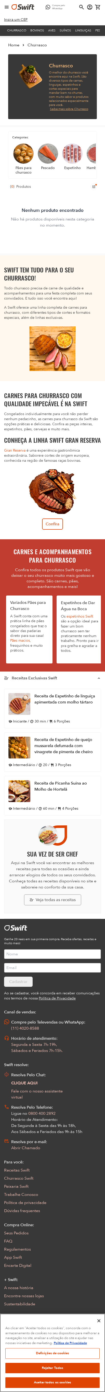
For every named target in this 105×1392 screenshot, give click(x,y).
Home (13, 45)
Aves (52, 30)
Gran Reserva (14, 450)
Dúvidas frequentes (22, 1211)
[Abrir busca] (81, 7)
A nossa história (18, 1288)
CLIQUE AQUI (24, 1083)
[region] (52, 1353)
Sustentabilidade (19, 1304)
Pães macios (20, 640)
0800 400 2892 (42, 1113)
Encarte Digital (17, 1265)
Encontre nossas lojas (24, 1296)
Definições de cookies (52, 1353)
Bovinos (37, 30)
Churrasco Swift (18, 1178)
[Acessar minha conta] (90, 7)
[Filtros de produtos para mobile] (94, 187)
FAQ (8, 1241)
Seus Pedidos (16, 1233)
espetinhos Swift (80, 616)
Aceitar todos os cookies (52, 1382)
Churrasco (16, 30)
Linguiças (83, 30)
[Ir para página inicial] (23, 7)
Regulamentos (17, 1249)
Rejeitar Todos (52, 1368)
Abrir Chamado (25, 1148)
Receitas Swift (17, 1170)
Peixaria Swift (16, 1186)
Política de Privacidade (70, 1343)
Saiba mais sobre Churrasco (69, 109)
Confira (52, 524)
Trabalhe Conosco (21, 1194)
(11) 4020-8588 (25, 1028)
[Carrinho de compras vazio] (98, 7)
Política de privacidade (25, 1202)
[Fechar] (98, 1320)
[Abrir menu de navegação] (6, 7)
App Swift (13, 1257)
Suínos (65, 30)
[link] (16, 19)
